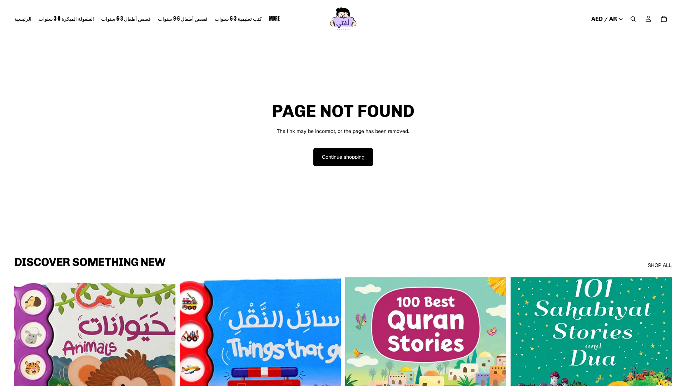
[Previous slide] (356, 378)
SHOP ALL (660, 265)
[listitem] (274, 19)
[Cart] (664, 19)
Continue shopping (343, 157)
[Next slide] (495, 378)
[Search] (633, 19)
